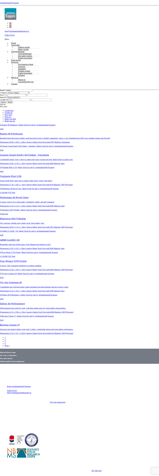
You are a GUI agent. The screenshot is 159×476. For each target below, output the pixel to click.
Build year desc (10, 119)
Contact (14, 84)
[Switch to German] (10, 27)
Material (3, 97)
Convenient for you (26, 82)
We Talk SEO (96, 471)
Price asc (8, 117)
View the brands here (57, 402)
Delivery (21, 75)
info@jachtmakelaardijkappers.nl (17, 31)
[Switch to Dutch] (10, 23)
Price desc (8, 115)
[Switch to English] (10, 25)
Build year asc (10, 121)
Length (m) (4, 100)
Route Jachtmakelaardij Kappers (19, 386)
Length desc (9, 111)
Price (2, 95)
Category (3, 93)
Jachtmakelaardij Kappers (9, 3)
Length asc (9, 113)
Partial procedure (25, 58)
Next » (7, 346)
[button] (72, 39)
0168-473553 (10, 35)
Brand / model (5, 90)
